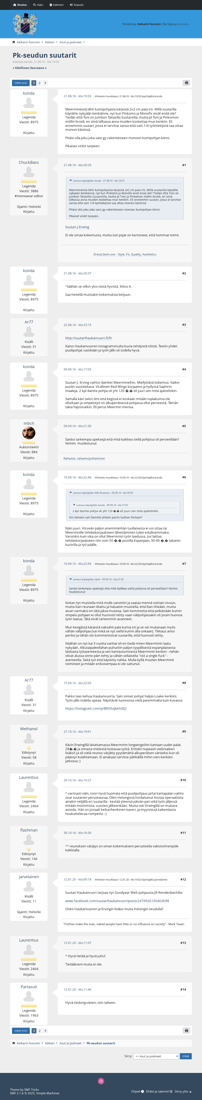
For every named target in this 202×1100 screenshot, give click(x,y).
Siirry (128, 1056)
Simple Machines (47, 1093)
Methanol (28, 728)
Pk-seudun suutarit (45, 55)
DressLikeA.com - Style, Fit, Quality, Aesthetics (125, 254)
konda (29, 93)
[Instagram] (101, 1081)
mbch (29, 423)
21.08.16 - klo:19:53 (77, 96)
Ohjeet (136, 1091)
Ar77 (29, 322)
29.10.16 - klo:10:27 (77, 780)
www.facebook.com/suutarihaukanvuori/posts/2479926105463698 (117, 900)
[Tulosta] (186, 83)
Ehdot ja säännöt (158, 1091)
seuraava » (38, 68)
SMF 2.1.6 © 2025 (22, 1093)
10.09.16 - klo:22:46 (77, 477)
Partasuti (29, 986)
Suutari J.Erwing (77, 227)
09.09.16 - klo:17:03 (77, 369)
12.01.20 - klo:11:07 (77, 943)
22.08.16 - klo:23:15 (77, 325)
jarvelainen (29, 876)
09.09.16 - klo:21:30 (77, 426)
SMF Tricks (31, 1090)
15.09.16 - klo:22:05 (77, 683)
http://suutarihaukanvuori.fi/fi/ (88, 338)
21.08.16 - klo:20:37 (77, 273)
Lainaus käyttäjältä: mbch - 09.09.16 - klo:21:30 (98, 579)
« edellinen (21, 68)
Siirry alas (21, 82)
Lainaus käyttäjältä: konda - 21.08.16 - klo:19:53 (98, 180)
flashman (28, 830)
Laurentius (28, 777)
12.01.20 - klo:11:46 (77, 989)
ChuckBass (29, 162)
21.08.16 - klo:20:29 (77, 165)
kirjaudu (183, 24)
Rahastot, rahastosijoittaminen (84, 458)
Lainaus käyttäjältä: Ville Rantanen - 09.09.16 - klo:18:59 (103, 493)
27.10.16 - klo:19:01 (77, 731)
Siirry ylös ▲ (183, 1091)
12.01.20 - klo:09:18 (77, 879)
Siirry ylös (21, 1030)
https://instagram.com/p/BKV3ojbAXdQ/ (96, 708)
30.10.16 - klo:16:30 (77, 833)
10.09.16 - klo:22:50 (77, 563)
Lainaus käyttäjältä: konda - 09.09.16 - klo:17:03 (102, 505)
